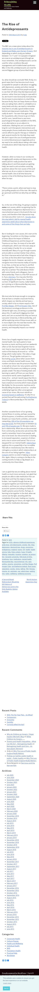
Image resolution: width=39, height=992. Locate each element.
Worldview (11, 955)
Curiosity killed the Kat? (15, 724)
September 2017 (13, 866)
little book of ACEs (26, 557)
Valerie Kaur (31, 443)
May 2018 (10, 857)
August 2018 (11, 850)
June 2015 (10, 929)
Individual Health (13, 946)
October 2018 (12, 845)
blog (32, 545)
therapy (32, 569)
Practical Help (12, 953)
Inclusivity (10, 720)
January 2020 (11, 813)
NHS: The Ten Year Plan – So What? (20, 715)
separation (5, 569)
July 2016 (10, 900)
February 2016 (12, 912)
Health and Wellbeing (15, 943)
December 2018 (13, 840)
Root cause (32, 566)
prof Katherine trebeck (19, 566)
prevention (17, 564)
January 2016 (11, 914)
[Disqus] (19, 620)
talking (22, 569)
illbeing (4, 554)
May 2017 (10, 876)
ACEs (10, 542)
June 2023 (10, 785)
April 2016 (10, 907)
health (28, 550)
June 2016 (10, 902)
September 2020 (13, 797)
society (12, 569)
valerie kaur (25, 571)
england (14, 550)
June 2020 (10, 801)
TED (27, 569)
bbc (29, 545)
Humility (10, 722)
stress (18, 569)
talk (10, 279)
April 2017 (10, 878)
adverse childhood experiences (24, 542)
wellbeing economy (24, 574)
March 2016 (11, 910)
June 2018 (10, 854)
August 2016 (11, 898)
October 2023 (12, 782)
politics (4, 564)
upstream (13, 571)
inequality (11, 554)
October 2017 (12, 864)
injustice (18, 554)
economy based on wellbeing (13, 395)
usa (19, 571)
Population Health (13, 951)
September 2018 (13, 847)
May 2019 (10, 828)
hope (23, 552)
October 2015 (12, 922)
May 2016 (10, 905)
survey (13, 359)
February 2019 (12, 835)
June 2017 (10, 874)
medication (17, 559)
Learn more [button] (7, 983)
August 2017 (11, 869)
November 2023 (13, 780)
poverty (10, 564)
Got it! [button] (6, 988)
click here (11, 277)
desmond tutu (15, 547)
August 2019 (11, 821)
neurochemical (19, 562)
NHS (10, 540)
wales (7, 574)
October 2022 (12, 789)
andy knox (5, 545)
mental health (26, 559)
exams (20, 550)
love (11, 559)
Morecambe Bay (7, 562)
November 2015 (13, 919)
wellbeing (13, 574)
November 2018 (13, 842)
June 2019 (10, 826)
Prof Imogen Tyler (24, 306)
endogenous (6, 550)
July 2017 (10, 871)
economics (29, 547)
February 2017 (12, 883)
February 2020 (12, 811)
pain (29, 562)
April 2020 (10, 806)
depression (6, 547)
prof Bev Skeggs (27, 564)
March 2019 (11, 833)
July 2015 (10, 926)
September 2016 (13, 895)
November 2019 (13, 816)
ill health (29, 552)
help (9, 552)
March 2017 (11, 881)
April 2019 (10, 830)
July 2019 (10, 823)
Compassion (11, 717)
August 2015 (11, 924)
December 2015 (13, 917)
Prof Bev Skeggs (8, 306)
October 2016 (12, 893)
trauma (4, 571)
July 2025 (10, 775)
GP (24, 550)
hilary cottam (15, 552)
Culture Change (12, 941)
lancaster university (12, 557)
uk (9, 571)
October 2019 (12, 818)
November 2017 (13, 862)
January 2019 (11, 838)
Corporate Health (13, 939)
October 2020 (12, 794)
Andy (25, 35)
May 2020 (10, 804)
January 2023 (11, 787)
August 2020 (11, 799)
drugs (23, 547)
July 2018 (10, 852)
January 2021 (11, 792)
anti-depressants (15, 545)
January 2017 (11, 886)
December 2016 (13, 888)
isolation (25, 554)
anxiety (24, 545)
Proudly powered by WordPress (14, 973)
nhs (26, 562)
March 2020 (11, 809)
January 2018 (11, 859)
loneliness (5, 559)
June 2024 (10, 777)
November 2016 (13, 890)
